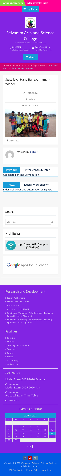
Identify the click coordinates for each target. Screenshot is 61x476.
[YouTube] (30, 458)
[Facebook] (25, 458)
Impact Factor (14, 305)
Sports (36, 105)
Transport (12, 349)
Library (10, 341)
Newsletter (47, 470)
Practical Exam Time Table (21, 395)
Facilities (11, 337)
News (28, 105)
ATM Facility (13, 360)
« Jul (29, 446)
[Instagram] (35, 458)
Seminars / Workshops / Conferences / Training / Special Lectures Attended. (30, 314)
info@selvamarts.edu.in (21, 50)
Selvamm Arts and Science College (39, 463)
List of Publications (16, 298)
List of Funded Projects (18, 301)
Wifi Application (16, 470)
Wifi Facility (12, 364)
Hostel (10, 356)
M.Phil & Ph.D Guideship (18, 309)
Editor (32, 99)
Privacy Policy (33, 470)
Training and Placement (18, 345)
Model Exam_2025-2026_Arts (23, 387)
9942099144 (16, 47)
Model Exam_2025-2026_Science (25, 379)
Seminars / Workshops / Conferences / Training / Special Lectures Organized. (30, 321)
